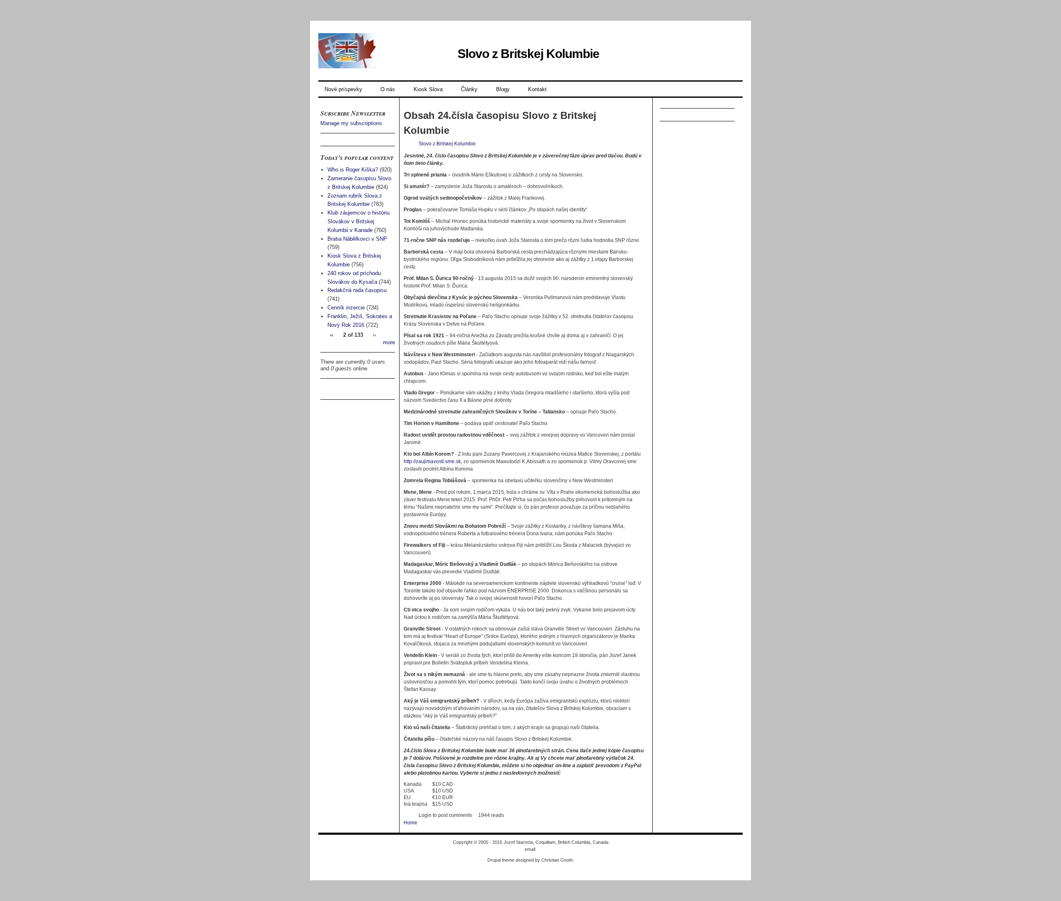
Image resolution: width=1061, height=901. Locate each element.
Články (469, 89)
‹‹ (331, 335)
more (389, 342)
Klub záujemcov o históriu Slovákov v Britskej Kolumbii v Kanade (358, 221)
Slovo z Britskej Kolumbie (528, 53)
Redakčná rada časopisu (357, 290)
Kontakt (537, 89)
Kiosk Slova (428, 89)
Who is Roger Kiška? (352, 170)
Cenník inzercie (346, 307)
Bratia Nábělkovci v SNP (357, 239)
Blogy (503, 89)
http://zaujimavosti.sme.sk (432, 461)
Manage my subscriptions (351, 123)
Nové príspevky (343, 89)
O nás (387, 89)
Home (410, 823)
